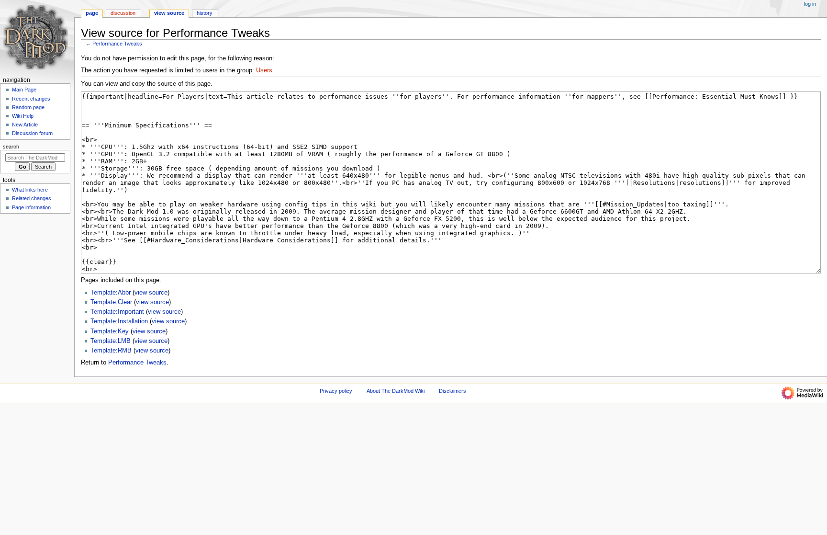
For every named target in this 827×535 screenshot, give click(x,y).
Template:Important (117, 311)
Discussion (123, 13)
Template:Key (109, 331)
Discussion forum (32, 133)
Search (11, 146)
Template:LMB (110, 341)
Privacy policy (336, 391)
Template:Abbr (110, 292)
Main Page (24, 89)
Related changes (31, 198)
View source (169, 13)
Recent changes (31, 99)
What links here (30, 190)
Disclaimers (452, 391)
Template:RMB (111, 350)
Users (264, 70)
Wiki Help (23, 116)
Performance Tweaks (117, 43)
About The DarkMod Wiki (396, 391)
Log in (810, 4)
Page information (31, 207)
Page (92, 13)
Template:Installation (119, 321)
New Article (25, 124)
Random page (28, 107)
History (204, 13)
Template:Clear (111, 302)
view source (151, 292)
